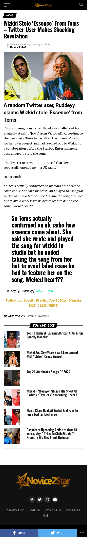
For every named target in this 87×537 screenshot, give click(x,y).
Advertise (34, 510)
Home (45, 515)
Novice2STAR (18, 47)
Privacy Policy (53, 510)
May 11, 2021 (45, 291)
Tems (32, 316)
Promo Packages (15, 510)
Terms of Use (73, 510)
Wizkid (44, 316)
